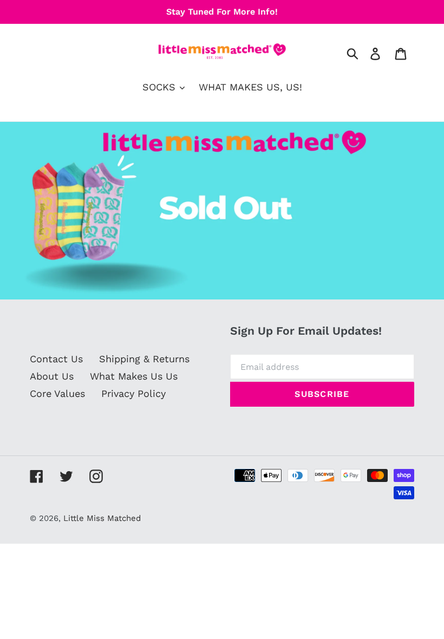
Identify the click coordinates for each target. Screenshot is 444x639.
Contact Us (56, 358)
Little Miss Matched (102, 518)
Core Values (57, 393)
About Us (52, 376)
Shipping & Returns (144, 358)
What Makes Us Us (134, 376)
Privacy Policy (133, 393)
